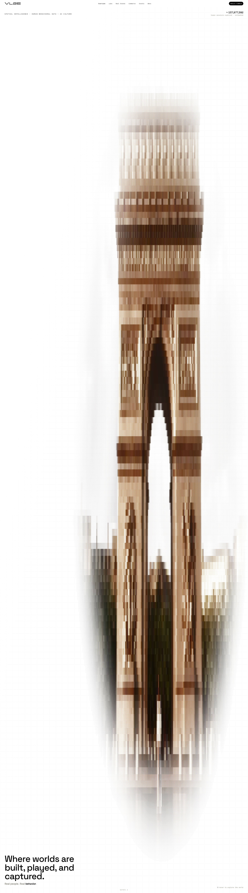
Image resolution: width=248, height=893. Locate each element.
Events (141, 3)
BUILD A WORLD (236, 3)
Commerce (132, 3)
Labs (110, 3)
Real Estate (120, 3)
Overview (101, 3)
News (149, 3)
